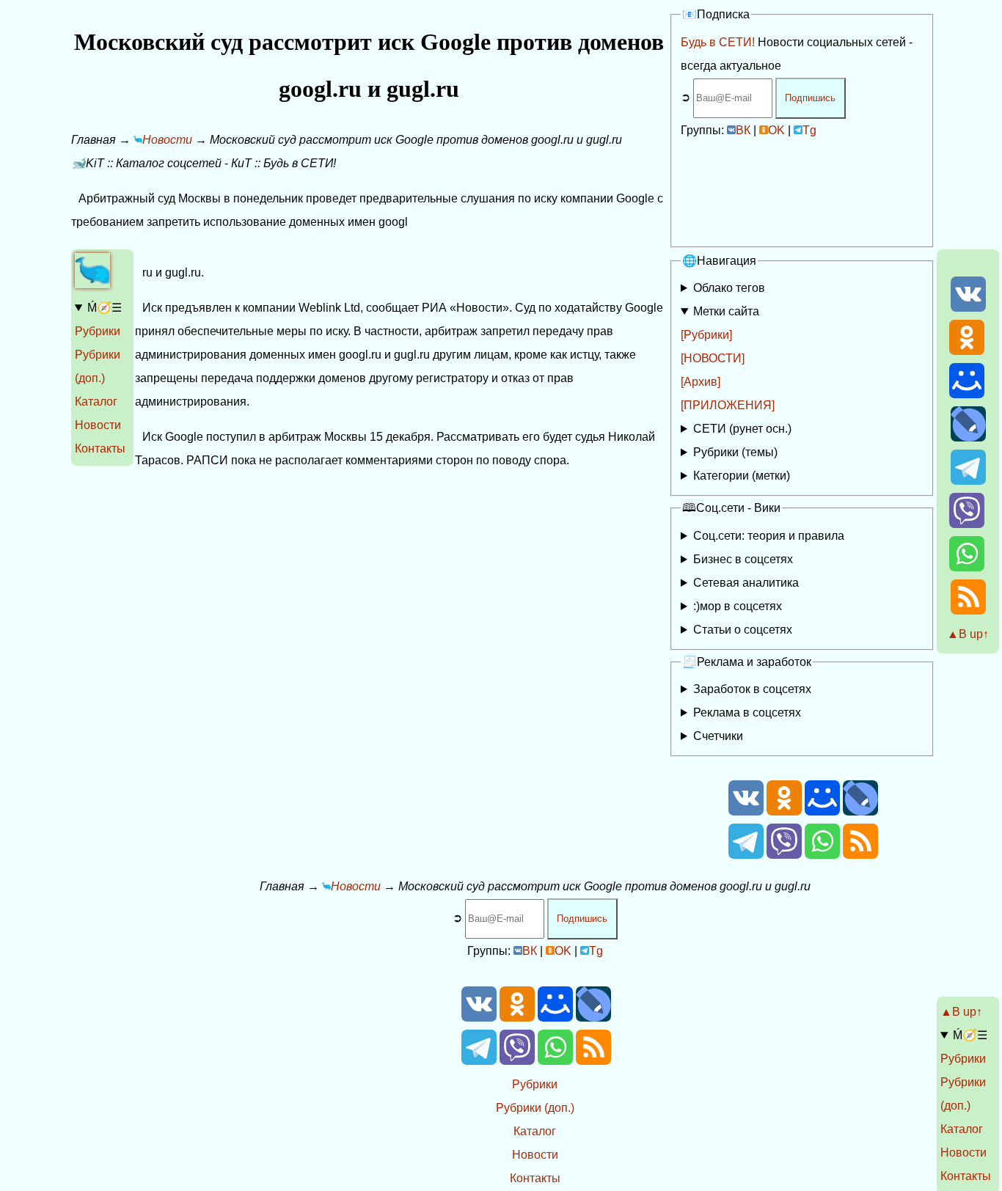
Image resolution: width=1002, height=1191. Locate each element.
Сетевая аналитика (746, 582)
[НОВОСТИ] (713, 358)
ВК (743, 130)
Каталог (96, 401)
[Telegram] (968, 480)
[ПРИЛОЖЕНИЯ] (728, 405)
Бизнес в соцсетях (743, 559)
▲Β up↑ (968, 634)
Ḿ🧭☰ (104, 307)
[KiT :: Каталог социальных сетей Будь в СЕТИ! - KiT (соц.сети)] (92, 284)
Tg (809, 130)
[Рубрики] (706, 335)
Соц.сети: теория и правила (768, 535)
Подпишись (810, 97)
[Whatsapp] (966, 567)
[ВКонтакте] (968, 307)
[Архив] (700, 381)
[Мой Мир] (966, 394)
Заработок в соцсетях (752, 689)
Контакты (100, 448)
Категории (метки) (741, 475)
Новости (98, 425)
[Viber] (966, 524)
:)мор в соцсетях (737, 606)
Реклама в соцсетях (747, 712)
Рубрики (97, 331)
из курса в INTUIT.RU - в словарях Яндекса (788, 632)
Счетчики (718, 736)
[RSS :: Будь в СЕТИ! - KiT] (968, 610)
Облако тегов (729, 288)
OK (776, 130)
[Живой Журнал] (968, 437)
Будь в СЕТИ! (718, 42)
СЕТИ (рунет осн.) (742, 428)
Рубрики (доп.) (535, 1108)
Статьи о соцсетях (742, 629)
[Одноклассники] (966, 351)
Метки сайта (726, 311)
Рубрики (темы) (735, 452)
